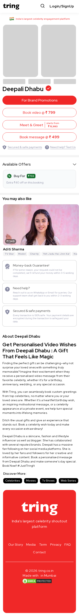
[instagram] (26, 536)
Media (31, 544)
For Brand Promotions (40, 100)
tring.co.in (46, 571)
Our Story (15, 544)
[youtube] (46, 536)
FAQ (67, 544)
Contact (39, 552)
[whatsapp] (52, 536)
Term (43, 544)
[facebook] (33, 536)
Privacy (55, 544)
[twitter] (39, 536)
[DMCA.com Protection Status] (37, 581)
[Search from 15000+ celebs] (42, 6)
